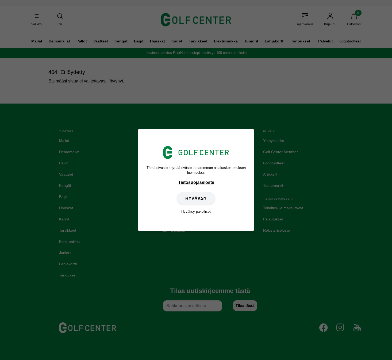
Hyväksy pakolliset (196, 211)
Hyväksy (196, 198)
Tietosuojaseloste (196, 182)
